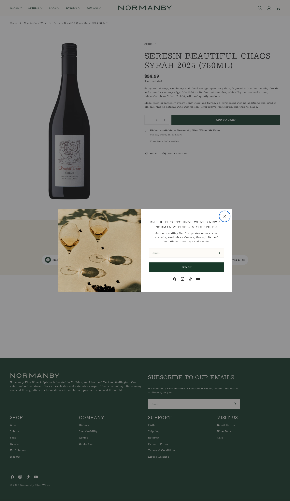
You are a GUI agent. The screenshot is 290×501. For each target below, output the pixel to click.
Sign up (186, 267)
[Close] (224, 216)
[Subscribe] (219, 253)
